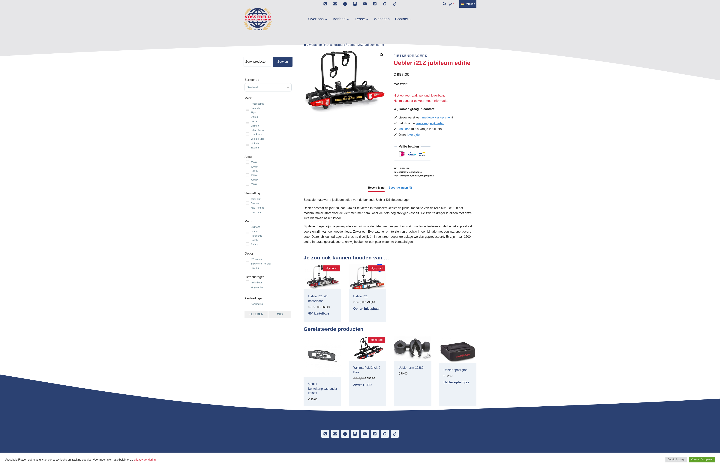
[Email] (335, 4)
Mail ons (404, 129)
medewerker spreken (437, 117)
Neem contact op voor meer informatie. (421, 101)
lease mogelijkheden (430, 123)
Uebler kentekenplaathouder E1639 (322, 388)
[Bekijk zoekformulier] (442, 4)
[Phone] (325, 434)
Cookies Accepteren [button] (702, 459)
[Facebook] (345, 4)
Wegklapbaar (427, 175)
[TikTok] (395, 4)
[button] (381, 55)
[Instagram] (355, 4)
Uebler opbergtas (455, 370)
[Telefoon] (325, 4)
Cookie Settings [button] (676, 459)
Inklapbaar (405, 175)
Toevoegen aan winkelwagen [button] (322, 321)
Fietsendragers (410, 56)
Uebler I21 (360, 296)
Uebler (415, 175)
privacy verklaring (145, 459)
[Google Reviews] (385, 4)
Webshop (382, 19)
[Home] (305, 44)
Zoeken (283, 61)
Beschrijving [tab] (376, 187)
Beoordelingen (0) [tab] (400, 187)
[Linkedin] (375, 4)
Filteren (256, 314)
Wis (280, 314)
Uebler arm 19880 (410, 367)
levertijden (414, 134)
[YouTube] (365, 4)
